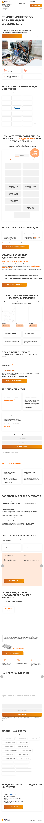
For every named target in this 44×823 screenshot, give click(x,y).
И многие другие (36, 123)
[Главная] (6, 820)
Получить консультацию (32, 36)
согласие (20, 449)
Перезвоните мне (21, 4)
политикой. (5, 450)
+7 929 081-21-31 (12, 794)
